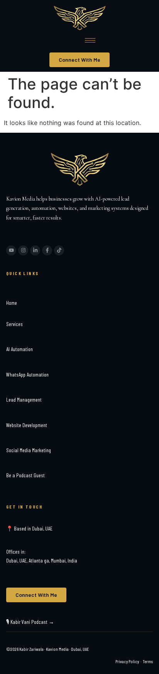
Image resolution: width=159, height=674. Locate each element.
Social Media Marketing (28, 450)
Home (11, 302)
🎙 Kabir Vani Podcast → (30, 621)
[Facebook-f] (47, 250)
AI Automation (19, 349)
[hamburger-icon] (90, 40)
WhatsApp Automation (27, 374)
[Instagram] (23, 250)
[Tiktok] (59, 250)
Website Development (26, 425)
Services (14, 324)
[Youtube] (11, 250)
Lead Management (24, 399)
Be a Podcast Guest (25, 475)
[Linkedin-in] (35, 250)
